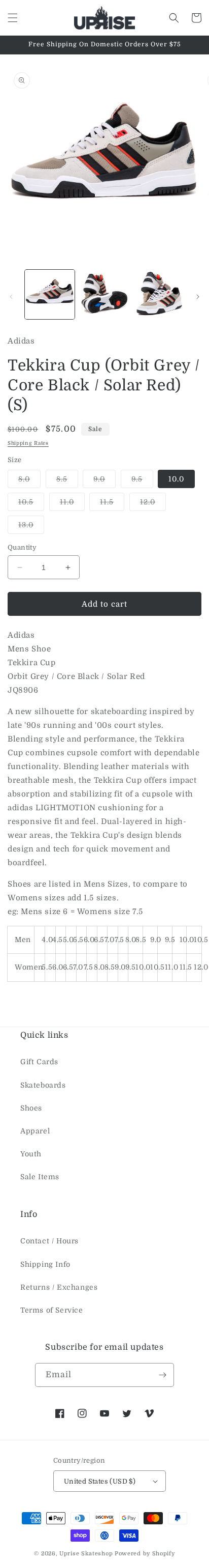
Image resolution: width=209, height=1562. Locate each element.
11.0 (72, 504)
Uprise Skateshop (86, 1553)
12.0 (153, 504)
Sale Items (39, 1177)
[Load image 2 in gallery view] (104, 295)
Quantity (22, 547)
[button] (13, 18)
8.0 (29, 481)
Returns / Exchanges (58, 1287)
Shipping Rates (28, 443)
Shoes (31, 1108)
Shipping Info (45, 1264)
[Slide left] (11, 297)
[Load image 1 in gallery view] (50, 295)
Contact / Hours (49, 1241)
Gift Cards (39, 1062)
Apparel (35, 1131)
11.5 (112, 504)
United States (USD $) (99, 1481)
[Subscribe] (162, 1375)
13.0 (31, 527)
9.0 (104, 481)
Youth (31, 1154)
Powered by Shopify (145, 1553)
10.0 (176, 479)
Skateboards (43, 1085)
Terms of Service (51, 1310)
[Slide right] (198, 297)
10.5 (31, 504)
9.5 (142, 481)
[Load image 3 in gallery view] (159, 295)
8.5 (67, 481)
